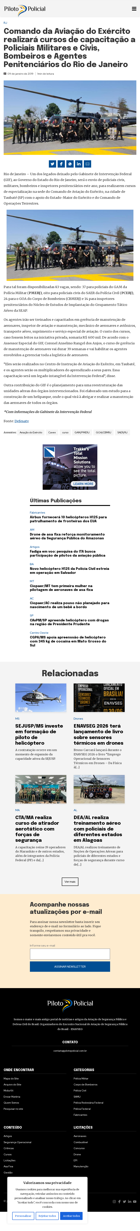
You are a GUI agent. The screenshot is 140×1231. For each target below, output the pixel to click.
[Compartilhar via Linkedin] (78, 164)
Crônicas (9, 1148)
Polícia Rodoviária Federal (88, 1102)
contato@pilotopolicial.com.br (70, 1050)
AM (32, 530)
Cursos (7, 1154)
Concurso (79, 1148)
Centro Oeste (39, 633)
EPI (75, 1160)
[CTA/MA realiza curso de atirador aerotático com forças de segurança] (40, 789)
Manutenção (81, 1166)
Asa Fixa (8, 1166)
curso (65, 432)
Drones (78, 719)
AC (32, 598)
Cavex (52, 432)
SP (32, 615)
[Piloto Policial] (24, 8)
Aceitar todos (71, 1216)
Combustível (81, 1142)
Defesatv (22, 421)
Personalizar (23, 1216)
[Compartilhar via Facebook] (61, 164)
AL (75, 810)
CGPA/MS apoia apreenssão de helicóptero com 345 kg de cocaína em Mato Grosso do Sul (68, 641)
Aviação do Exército (31, 432)
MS (17, 719)
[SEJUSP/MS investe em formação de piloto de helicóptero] (40, 697)
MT (32, 581)
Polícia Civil (80, 1090)
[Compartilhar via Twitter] (52, 164)
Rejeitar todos (47, 1216)
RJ (5, 23)
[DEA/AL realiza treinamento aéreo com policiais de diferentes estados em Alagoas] (99, 789)
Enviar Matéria (12, 1096)
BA (32, 564)
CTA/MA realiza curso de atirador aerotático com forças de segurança (37, 829)
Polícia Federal (82, 1108)
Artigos (35, 547)
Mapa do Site (11, 1078)
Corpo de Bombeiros (85, 1084)
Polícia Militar (81, 1078)
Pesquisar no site (13, 1108)
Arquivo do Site (12, 1084)
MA (17, 810)
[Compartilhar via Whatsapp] (70, 164)
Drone (77, 1154)
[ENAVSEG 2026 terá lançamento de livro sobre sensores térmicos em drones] (99, 697)
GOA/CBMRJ (103, 432)
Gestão (8, 1172)
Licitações (9, 1160)
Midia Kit (8, 1090)
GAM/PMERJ (82, 432)
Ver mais (70, 882)
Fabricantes (37, 512)
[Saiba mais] (70, 467)
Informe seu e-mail (42, 945)
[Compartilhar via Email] (87, 164)
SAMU (77, 1096)
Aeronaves (80, 1136)
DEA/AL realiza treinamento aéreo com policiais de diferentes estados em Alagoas (98, 829)
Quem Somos (11, 1102)
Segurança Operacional (17, 1142)
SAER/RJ (122, 432)
